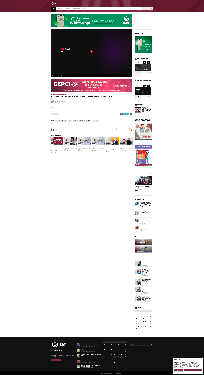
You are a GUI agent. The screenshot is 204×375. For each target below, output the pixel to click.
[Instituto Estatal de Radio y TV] (54, 4)
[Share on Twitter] (124, 114)
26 (141, 326)
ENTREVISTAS (58, 120)
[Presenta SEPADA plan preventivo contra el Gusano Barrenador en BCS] (136, 227)
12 (111, 351)
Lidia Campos (75, 120)
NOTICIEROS (68, 8)
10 (136, 321)
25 (138, 326)
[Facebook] (140, 11)
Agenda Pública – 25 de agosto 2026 (126, 146)
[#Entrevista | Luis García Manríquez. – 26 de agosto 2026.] (138, 282)
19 (111, 354)
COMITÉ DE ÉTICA (122, 11)
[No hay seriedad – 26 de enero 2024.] (130, 129)
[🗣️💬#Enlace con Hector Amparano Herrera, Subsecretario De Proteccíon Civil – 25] (138, 289)
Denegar (188, 370)
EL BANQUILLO (140, 250)
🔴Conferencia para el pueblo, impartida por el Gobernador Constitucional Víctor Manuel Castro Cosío (56, 147)
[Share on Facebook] (121, 114)
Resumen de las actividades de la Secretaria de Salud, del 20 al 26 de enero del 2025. (146, 109)
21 (145, 323)
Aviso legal (195, 372)
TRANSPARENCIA (129, 11)
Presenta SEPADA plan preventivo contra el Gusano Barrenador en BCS (145, 227)
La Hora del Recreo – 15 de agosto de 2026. (83, 146)
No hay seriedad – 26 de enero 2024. (121, 129)
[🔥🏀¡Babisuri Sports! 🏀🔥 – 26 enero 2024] (52, 129)
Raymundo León (95, 120)
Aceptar (178, 370)
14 (145, 321)
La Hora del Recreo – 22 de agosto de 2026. (69, 146)
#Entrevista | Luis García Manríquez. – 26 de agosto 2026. (146, 280)
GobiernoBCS (64, 120)
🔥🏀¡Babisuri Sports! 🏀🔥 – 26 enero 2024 (63, 129)
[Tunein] (151, 11)
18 (138, 323)
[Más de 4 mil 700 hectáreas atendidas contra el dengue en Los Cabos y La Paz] (78, 366)
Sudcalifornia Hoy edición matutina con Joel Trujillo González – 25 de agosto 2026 (112, 146)
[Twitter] (143, 11)
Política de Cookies (182, 372)
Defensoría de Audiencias (91, 11)
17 (136, 323)
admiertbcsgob (145, 112)
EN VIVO (84, 8)
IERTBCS (70, 120)
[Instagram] (147, 11)
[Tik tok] (149, 11)
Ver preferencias (197, 370)
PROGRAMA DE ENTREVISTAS (55, 94)
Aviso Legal (103, 373)
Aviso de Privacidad (189, 372)
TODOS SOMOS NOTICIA (63, 94)
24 (136, 326)
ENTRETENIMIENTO (76, 8)
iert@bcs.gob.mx (118, 373)
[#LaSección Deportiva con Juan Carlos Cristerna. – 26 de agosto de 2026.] (138, 263)
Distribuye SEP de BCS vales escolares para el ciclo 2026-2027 (145, 219)
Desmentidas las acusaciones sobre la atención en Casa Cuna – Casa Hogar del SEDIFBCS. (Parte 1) (143, 188)
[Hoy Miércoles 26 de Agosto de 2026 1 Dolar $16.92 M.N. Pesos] (136, 213)
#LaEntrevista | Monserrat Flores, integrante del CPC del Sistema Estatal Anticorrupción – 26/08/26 (146, 272)
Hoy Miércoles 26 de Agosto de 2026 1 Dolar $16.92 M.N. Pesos (145, 212)
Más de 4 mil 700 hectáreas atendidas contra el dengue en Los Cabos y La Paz (90, 366)
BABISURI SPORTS (141, 242)
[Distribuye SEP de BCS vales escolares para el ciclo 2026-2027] (136, 220)
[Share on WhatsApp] (127, 114)
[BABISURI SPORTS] (143, 242)
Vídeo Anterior (54, 126)
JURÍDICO (108, 11)
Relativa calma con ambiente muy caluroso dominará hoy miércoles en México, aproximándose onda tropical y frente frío (145, 204)
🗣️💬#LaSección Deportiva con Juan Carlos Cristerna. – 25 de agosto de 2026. (146, 298)
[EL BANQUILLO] (143, 249)
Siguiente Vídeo (129, 126)
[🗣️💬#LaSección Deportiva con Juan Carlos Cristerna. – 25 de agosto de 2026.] (138, 298)
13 (143, 321)
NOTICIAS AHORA (60, 8)
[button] (201, 359)
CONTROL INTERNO (115, 11)
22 (148, 323)
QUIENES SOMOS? (136, 11)
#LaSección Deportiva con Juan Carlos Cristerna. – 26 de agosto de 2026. (146, 263)
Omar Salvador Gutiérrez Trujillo (85, 120)
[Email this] (131, 114)
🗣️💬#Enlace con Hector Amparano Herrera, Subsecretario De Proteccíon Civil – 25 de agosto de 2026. (146, 289)
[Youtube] (145, 11)
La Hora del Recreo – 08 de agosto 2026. (97, 146)
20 (143, 323)
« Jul (143, 330)
